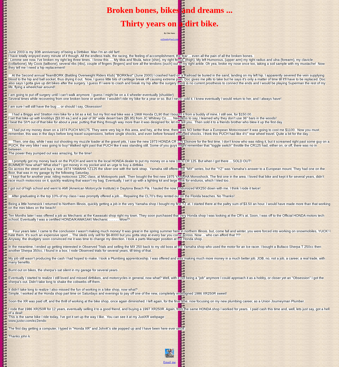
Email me (169, 362)
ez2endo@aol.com (170, 39)
